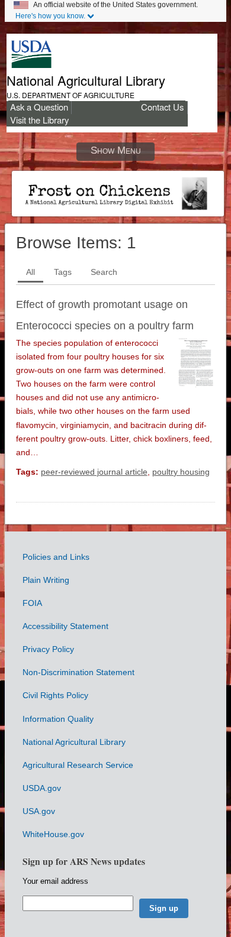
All (30, 272)
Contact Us (162, 106)
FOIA (32, 603)
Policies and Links (56, 557)
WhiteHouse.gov (53, 834)
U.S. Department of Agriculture (70, 95)
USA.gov (39, 811)
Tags (63, 272)
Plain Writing (46, 580)
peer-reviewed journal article (94, 471)
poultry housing (181, 471)
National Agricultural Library (86, 80)
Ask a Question (39, 106)
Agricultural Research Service (78, 765)
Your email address (55, 881)
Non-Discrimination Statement (78, 672)
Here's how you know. (50, 16)
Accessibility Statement (65, 626)
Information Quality (58, 719)
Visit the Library (39, 120)
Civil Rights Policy (55, 695)
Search (104, 272)
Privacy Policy (48, 649)
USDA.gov (42, 788)
